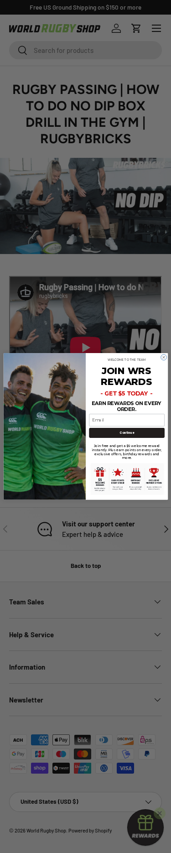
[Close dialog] (163, 357)
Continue (126, 433)
